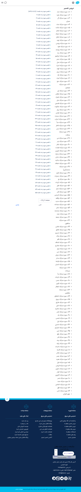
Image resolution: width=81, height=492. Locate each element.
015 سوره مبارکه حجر (63, 59)
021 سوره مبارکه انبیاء (63, 78)
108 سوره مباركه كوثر (63, 372)
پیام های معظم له (71, 435)
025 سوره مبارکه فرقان (63, 94)
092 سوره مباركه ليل (63, 321)
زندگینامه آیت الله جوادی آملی (68, 421)
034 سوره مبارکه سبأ (63, 122)
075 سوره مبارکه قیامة (63, 261)
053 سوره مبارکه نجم (63, 188)
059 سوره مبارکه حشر (63, 207)
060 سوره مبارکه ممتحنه (62, 211)
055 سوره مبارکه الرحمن (62, 195)
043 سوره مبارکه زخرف (62, 154)
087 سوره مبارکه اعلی (63, 305)
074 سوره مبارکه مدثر (63, 258)
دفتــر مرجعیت (24, 424)
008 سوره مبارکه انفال (63, 37)
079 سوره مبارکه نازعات (62, 277)
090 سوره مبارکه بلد (64, 315)
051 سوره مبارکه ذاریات (62, 182)
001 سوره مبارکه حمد (63, 12)
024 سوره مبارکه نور (63, 91)
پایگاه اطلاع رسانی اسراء (45, 424)
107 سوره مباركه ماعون (63, 369)
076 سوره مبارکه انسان (62, 264)
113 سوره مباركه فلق (63, 387)
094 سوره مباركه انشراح (62, 327)
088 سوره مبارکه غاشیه (62, 309)
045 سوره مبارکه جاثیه (62, 160)
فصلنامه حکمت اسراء (46, 432)
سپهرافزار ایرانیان (19, 489)
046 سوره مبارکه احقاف (62, 163)
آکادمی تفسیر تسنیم (46, 437)
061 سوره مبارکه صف (63, 214)
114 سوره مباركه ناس (63, 391)
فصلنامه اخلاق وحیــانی (46, 429)
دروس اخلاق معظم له (70, 426)
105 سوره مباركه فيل (63, 362)
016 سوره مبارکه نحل (63, 62)
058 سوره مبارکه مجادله (62, 204)
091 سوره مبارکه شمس (63, 318)
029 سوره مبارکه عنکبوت (62, 106)
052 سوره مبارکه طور (63, 185)
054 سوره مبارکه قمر (63, 192)
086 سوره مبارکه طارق (63, 302)
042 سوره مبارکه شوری (62, 151)
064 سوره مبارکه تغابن (63, 226)
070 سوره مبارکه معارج (62, 245)
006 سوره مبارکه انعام (63, 31)
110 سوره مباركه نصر (63, 378)
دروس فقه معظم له (71, 429)
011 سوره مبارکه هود (63, 46)
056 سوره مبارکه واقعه (63, 198)
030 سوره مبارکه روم (63, 109)
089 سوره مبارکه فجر (63, 312)
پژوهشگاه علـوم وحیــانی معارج (43, 421)
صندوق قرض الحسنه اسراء (21, 435)
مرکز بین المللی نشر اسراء (21, 432)
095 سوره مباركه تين (63, 331)
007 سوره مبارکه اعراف (63, 34)
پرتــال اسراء (25, 421)
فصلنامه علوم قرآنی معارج (45, 426)
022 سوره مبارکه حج (63, 81)
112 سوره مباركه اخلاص (63, 384)
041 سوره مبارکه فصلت (62, 147)
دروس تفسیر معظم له (70, 424)
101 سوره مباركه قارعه (63, 350)
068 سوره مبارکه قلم (63, 239)
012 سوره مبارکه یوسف (63, 49)
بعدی (17, 205)
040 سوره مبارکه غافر (63, 144)
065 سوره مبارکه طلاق (63, 230)
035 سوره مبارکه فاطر (63, 125)
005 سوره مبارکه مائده (63, 27)
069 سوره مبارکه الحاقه (62, 242)
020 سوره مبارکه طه (63, 75)
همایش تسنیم (72, 437)
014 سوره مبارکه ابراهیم (62, 56)
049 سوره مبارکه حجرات (62, 176)
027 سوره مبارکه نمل (63, 100)
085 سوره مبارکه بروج (63, 299)
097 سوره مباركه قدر (63, 337)
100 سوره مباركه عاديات (62, 346)
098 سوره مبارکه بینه (63, 340)
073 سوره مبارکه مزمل (63, 255)
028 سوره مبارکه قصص (62, 103)
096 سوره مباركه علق (63, 334)
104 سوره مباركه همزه (63, 359)
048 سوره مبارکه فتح (63, 173)
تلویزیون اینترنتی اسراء (22, 429)
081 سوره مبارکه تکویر (63, 283)
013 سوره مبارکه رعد (63, 53)
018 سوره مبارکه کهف (63, 68)
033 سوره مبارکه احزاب (62, 119)
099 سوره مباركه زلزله (63, 343)
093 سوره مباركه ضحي (62, 324)
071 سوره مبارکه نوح (63, 248)
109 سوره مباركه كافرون (62, 375)
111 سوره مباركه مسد (63, 381)
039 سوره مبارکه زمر (63, 141)
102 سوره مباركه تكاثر (63, 353)
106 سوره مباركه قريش (63, 365)
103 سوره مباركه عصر (63, 356)
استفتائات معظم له (71, 432)
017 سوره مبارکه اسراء (63, 65)
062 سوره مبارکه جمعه (63, 217)
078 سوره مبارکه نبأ (63, 274)
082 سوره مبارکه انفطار (63, 286)
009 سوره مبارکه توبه (63, 40)
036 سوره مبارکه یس (63, 128)
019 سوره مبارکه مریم (63, 72)
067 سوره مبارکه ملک (63, 236)
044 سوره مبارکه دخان (63, 157)
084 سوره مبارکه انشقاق (62, 296)
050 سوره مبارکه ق (64, 179)
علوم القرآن (66, 394)
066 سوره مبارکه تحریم (62, 233)
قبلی (40, 205)
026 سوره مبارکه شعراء (63, 97)
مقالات (50, 435)
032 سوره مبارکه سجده (62, 116)
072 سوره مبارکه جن (63, 252)
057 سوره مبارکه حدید (63, 201)
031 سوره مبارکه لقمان (63, 113)
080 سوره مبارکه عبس (63, 280)
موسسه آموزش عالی (23, 426)
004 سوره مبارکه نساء (63, 24)
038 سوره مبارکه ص (63, 138)
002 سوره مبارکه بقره (63, 15)
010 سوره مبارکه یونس (63, 43)
